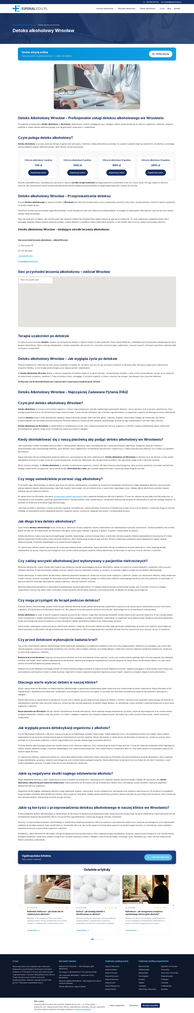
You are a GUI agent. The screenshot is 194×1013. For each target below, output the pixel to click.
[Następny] (173, 905)
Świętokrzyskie (167, 976)
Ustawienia (133, 1005)
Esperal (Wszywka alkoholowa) (24, 25)
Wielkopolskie (144, 970)
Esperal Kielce (110, 989)
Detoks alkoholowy (147, 8)
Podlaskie (165, 979)
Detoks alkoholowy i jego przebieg (72, 986)
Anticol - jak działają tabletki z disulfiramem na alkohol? (90, 912)
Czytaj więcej (33, 930)
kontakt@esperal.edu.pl (172, 2)
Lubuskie (164, 983)
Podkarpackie (166, 986)
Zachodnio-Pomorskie (169, 973)
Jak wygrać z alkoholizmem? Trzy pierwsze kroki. (78, 972)
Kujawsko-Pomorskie (169, 966)
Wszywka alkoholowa (126, 8)
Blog (169, 8)
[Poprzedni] (20, 905)
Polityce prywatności (83, 1009)
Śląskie (141, 983)
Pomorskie (165, 970)
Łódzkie (142, 979)
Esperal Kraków (111, 970)
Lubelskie (142, 986)
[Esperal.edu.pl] (30, 8)
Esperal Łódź (110, 983)
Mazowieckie (144, 966)
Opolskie (164, 989)
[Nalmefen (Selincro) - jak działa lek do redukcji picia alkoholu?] (47, 889)
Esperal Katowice (112, 979)
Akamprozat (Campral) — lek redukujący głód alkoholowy (76, 967)
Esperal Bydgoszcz (112, 986)
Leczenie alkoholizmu (104, 8)
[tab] (92, 939)
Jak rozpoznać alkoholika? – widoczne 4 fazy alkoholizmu (76, 976)
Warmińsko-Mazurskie (147, 989)
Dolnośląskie (143, 976)
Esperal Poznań (111, 973)
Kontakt (177, 8)
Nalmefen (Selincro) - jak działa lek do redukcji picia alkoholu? (45, 912)
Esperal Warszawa (112, 966)
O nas (162, 8)
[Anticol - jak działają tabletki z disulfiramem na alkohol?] (96, 889)
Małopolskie (143, 973)
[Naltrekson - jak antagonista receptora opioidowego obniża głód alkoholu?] (146, 889)
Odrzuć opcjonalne (117, 1005)
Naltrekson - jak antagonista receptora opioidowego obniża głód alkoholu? (144, 912)
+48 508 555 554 (152, 2)
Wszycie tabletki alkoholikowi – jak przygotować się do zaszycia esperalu (80, 982)
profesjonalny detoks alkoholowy (68, 496)
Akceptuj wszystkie (150, 1005)
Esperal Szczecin (111, 976)
